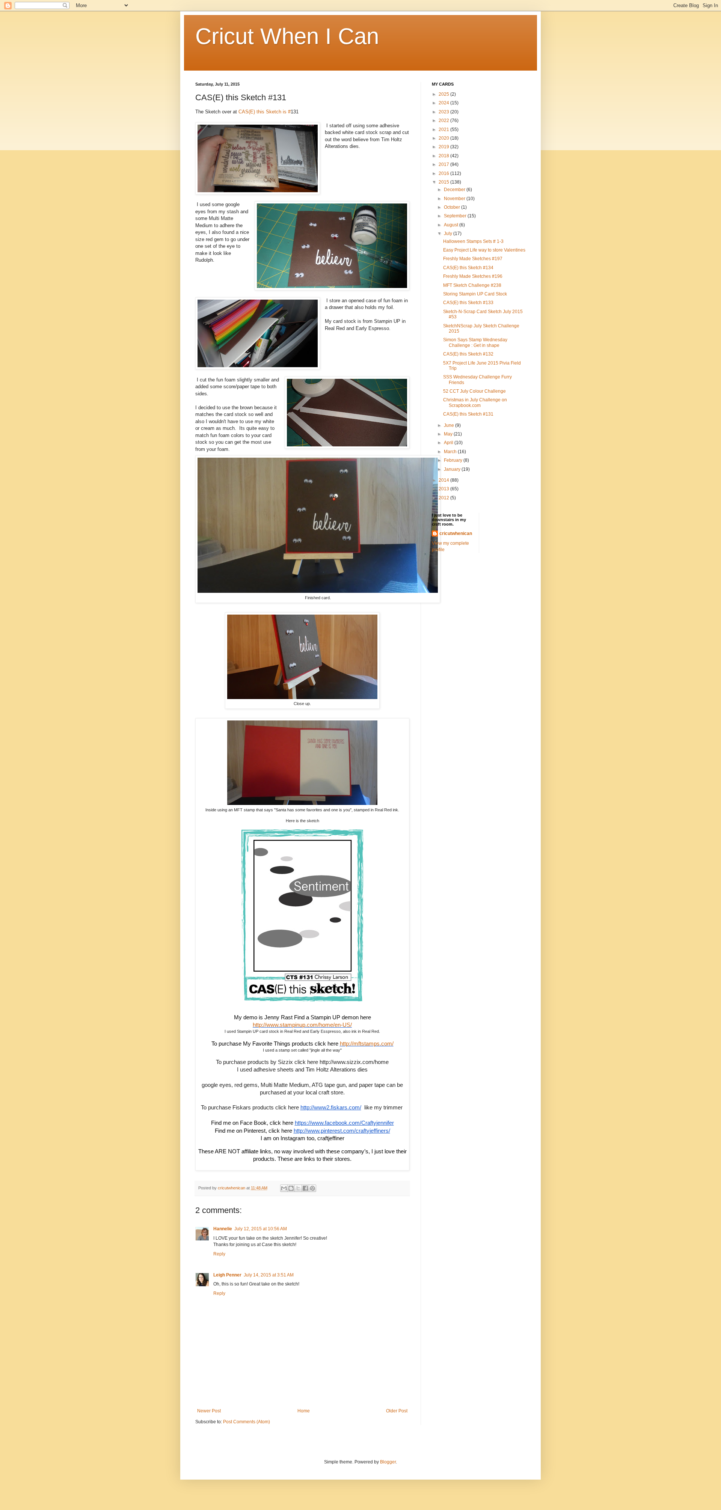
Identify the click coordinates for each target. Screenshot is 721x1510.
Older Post (396, 1411)
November (455, 198)
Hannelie (222, 1228)
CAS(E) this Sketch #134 (468, 267)
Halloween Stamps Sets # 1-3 (473, 241)
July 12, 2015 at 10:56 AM (260, 1228)
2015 (444, 182)
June (449, 425)
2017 (444, 164)
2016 (444, 173)
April (449, 442)
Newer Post (209, 1411)
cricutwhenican (455, 533)
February (453, 460)
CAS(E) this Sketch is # (264, 112)
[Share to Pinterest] (312, 1188)
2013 (444, 488)
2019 (444, 146)
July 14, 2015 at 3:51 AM (269, 1275)
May (449, 434)
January (453, 469)
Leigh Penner (227, 1275)
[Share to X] (298, 1188)
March (451, 451)
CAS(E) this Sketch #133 (468, 302)
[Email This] (284, 1188)
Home (303, 1411)
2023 (444, 112)
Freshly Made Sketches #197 (472, 258)
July (448, 233)
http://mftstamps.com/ (367, 1044)
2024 (444, 102)
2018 (444, 155)
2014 (444, 480)
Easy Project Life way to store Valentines (484, 250)
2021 (444, 129)
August (451, 225)
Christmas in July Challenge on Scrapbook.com (475, 402)
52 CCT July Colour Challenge (474, 391)
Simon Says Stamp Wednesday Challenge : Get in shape (475, 342)
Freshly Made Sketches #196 (472, 276)
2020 (444, 138)
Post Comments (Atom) (246, 1421)
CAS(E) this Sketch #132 (468, 354)
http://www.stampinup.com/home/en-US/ (302, 1025)
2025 (444, 94)
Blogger (388, 1462)
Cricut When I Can (287, 36)
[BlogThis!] (291, 1188)
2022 (444, 120)
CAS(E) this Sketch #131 (468, 414)
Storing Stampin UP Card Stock (475, 294)
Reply (219, 1254)
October (452, 207)
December (455, 189)
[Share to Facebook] (305, 1188)
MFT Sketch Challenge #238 (472, 285)
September (456, 216)
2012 (444, 497)
